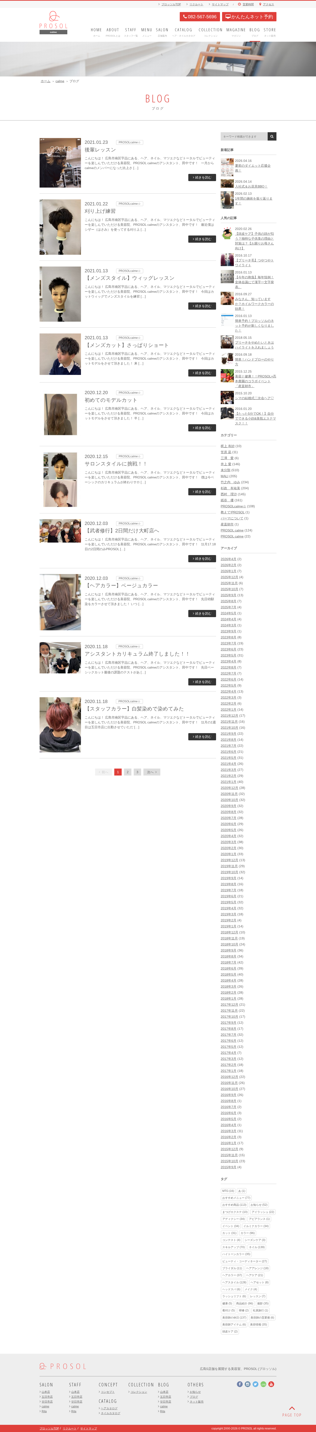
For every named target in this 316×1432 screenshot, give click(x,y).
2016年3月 (228, 1131)
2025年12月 (229, 577)
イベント (230, 1226)
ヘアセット (260, 1282)
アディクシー (233, 1219)
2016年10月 (229, 1089)
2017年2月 (228, 1065)
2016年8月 (228, 1101)
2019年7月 (228, 890)
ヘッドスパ (231, 1289)
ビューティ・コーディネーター (244, 1261)
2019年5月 (228, 902)
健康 (227, 1303)
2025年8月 (228, 601)
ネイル (257, 1247)
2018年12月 (229, 932)
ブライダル (232, 1268)
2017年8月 (228, 1028)
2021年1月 (228, 782)
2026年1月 (228, 571)
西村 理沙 (229, 494)
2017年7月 (228, 1034)
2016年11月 (229, 1083)
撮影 (263, 1303)
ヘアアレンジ (257, 1268)
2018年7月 (228, 962)
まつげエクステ (235, 1212)
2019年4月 (228, 908)
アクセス (268, 4)
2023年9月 (228, 631)
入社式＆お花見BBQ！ (251, 186)
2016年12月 (229, 1077)
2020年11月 (229, 794)
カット (229, 1233)
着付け (228, 1310)
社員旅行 (260, 1310)
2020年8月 (228, 812)
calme (60, 81)
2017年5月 (228, 1047)
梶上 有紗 (228, 446)
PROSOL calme (232, 530)
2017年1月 (228, 1071)
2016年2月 (228, 1137)
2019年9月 (228, 878)
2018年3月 (228, 986)
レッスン (257, 1296)
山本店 (46, 1392)
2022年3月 (228, 697)
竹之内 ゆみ (230, 482)
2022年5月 (228, 685)
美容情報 (258, 1324)
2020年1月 (228, 854)
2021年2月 (228, 776)
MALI (224, 476)
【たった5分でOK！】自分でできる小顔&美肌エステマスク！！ (255, 418)
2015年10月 (229, 1161)
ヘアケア (254, 1275)
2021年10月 (229, 727)
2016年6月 (228, 1113)
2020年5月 (228, 830)
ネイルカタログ (110, 1413)
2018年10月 (229, 944)
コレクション (138, 1392)
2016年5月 (228, 1119)
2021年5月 (228, 758)
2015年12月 (229, 1149)
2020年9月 (228, 806)
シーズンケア (255, 1240)
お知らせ (259, 1204)
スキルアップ (233, 1247)
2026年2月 (228, 565)
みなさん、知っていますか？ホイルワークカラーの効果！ (254, 304)
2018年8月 (228, 956)
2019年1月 (228, 926)
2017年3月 (228, 1059)
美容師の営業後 (262, 1317)
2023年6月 (228, 649)
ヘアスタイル (234, 1282)
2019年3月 (228, 914)
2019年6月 (228, 896)
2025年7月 (228, 607)
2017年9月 (228, 1022)
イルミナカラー (256, 1226)
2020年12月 (229, 788)
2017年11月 (229, 1010)
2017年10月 (229, 1016)
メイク (251, 1289)
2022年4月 (228, 691)
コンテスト (231, 1240)
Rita (44, 1411)
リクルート (196, 4)
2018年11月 (229, 938)
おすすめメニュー (236, 1198)
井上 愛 (226, 464)
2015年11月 (229, 1155)
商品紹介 (244, 1303)
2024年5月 (228, 613)
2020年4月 (228, 836)
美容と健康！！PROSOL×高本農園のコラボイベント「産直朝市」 (255, 381)
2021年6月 (228, 752)
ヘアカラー (232, 1275)
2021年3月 (228, 770)
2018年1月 (228, 998)
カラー (248, 1233)
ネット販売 (197, 1401)
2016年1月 (228, 1143)
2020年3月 (228, 842)
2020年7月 (228, 818)
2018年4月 (228, 980)
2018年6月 (228, 968)
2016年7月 (228, 1107)
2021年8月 (228, 739)
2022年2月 (228, 703)
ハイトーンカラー (236, 1254)
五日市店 (47, 1396)
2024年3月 (228, 625)
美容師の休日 (234, 1317)
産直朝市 (227, 524)
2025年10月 (229, 589)
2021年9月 (228, 733)
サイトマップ (220, 4)
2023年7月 (228, 643)
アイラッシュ (263, 1212)
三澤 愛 (227, 458)
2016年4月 (228, 1125)
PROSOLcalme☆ (233, 506)
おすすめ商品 (234, 1204)
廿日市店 (47, 1401)
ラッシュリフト (234, 1296)
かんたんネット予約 (252, 16)
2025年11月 (229, 583)
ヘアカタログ (109, 1408)
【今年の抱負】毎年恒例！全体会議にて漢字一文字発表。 (254, 282)
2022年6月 (228, 679)
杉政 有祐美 (230, 488)
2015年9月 (228, 1167)
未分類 (225, 470)
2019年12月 (229, 860)
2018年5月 (228, 974)
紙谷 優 (227, 500)
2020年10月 (229, 800)
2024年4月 (228, 619)
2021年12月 (229, 715)
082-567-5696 (202, 16)
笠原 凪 (226, 452)
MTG (228, 1191)
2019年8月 (228, 884)
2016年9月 (228, 1095)
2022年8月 (228, 667)
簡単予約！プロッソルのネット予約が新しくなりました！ (254, 325)
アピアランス (259, 1219)
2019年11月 (229, 866)
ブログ (194, 1396)
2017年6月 (228, 1041)
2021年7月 (228, 745)
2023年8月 (228, 637)
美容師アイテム (234, 1324)
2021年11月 (229, 721)
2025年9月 (228, 595)
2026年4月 (228, 559)
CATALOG (108, 1401)
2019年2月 (228, 920)
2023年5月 (228, 655)
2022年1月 (228, 709)
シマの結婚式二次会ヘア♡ (254, 398)
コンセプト (108, 1392)
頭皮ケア (230, 1331)
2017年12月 (229, 1004)
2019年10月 (229, 872)
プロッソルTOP (171, 4)
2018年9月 (228, 950)
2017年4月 (228, 1053)
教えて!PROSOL (233, 512)
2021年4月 (228, 764)
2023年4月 (228, 661)
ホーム (45, 81)
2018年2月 (228, 992)
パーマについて (232, 518)
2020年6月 (228, 824)
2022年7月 (228, 673)
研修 (244, 1310)
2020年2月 (228, 848)
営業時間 (248, 4)
